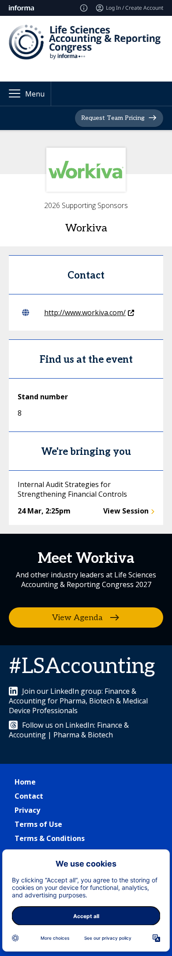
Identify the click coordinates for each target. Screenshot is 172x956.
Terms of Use (38, 824)
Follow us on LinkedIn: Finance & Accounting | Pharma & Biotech (69, 730)
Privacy (27, 810)
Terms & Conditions (50, 838)
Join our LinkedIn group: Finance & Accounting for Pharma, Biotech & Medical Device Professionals (78, 701)
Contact (29, 796)
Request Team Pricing (113, 117)
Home (25, 782)
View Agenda (77, 617)
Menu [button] (35, 94)
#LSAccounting (82, 666)
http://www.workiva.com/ (85, 312)
